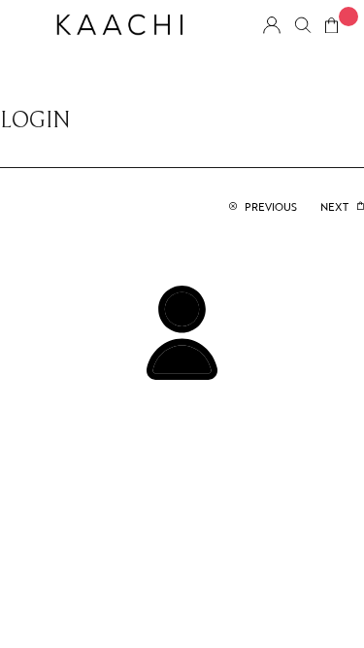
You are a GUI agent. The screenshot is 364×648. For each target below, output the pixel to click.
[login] (182, 331)
